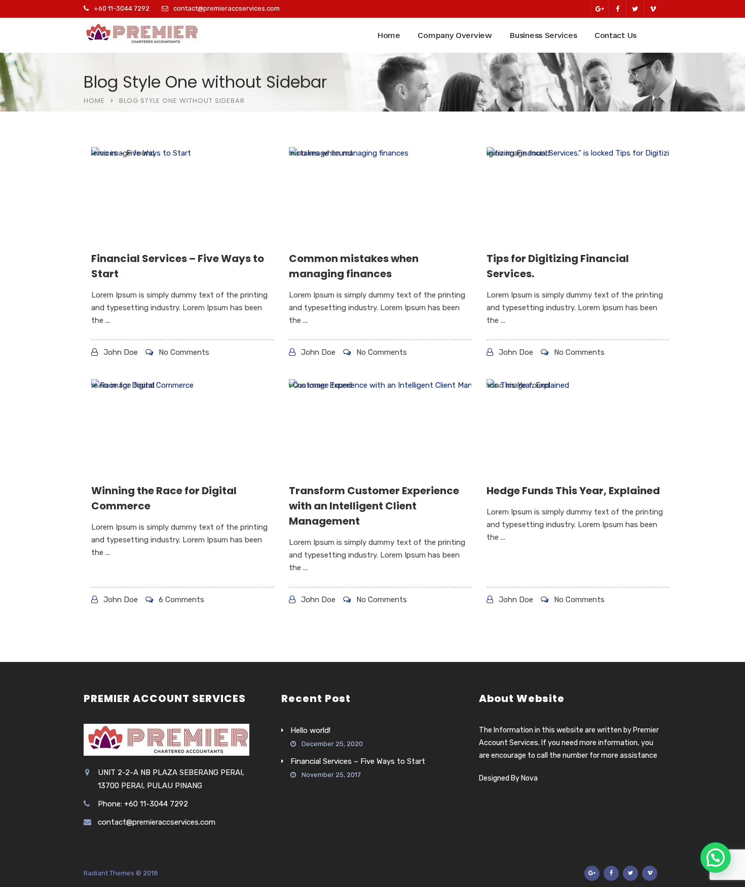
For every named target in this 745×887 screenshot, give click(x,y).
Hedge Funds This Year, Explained (573, 491)
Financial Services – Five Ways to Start (357, 761)
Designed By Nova (508, 778)
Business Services (543, 35)
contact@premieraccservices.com (226, 8)
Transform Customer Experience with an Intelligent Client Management (374, 506)
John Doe (120, 352)
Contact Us (615, 35)
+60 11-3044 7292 (122, 8)
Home (388, 35)
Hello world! (310, 730)
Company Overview (455, 35)
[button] (715, 857)
